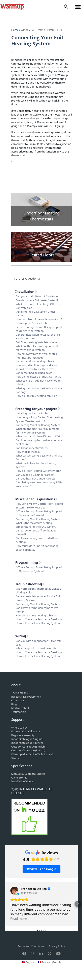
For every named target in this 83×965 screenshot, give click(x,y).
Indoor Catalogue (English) (27, 739)
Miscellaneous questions (35, 499)
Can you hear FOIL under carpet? (35, 478)
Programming (27, 562)
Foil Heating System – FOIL (47, 30)
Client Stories (19, 777)
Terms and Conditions (31, 946)
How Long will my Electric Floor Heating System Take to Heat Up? (39, 419)
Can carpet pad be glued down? (35, 373)
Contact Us (17, 700)
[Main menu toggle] (78, 7)
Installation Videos (22, 781)
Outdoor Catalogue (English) (28, 746)
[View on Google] (14, 891)
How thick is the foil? (28, 452)
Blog (14, 704)
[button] (66, 7)
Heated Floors (42, 255)
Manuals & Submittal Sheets (28, 774)
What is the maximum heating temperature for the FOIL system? (36, 524)
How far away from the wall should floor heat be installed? (36, 355)
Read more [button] (18, 918)
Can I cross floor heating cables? (35, 361)
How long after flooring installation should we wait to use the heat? (37, 367)
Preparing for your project (36, 409)
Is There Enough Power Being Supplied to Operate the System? (39, 329)
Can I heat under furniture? (32, 448)
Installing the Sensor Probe (32, 323)
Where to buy (19, 727)
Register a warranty (23, 735)
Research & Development (26, 696)
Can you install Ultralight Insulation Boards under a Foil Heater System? (37, 298)
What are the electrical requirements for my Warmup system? (37, 348)
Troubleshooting (29, 584)
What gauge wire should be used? (36, 648)
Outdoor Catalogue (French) (28, 750)
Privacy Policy (57, 946)
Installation (25, 291)
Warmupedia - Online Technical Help (32, 754)
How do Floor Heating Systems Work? (38, 471)
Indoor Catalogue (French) (27, 743)
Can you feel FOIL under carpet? (35, 475)
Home (15, 30)
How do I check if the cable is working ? (39, 319)
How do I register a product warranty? (38, 376)
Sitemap (16, 758)
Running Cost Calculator (25, 731)
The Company (19, 693)
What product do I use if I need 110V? (38, 436)
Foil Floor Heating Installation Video (37, 342)
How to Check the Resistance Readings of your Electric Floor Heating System (39, 621)
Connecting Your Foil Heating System (38, 425)
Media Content (20, 708)
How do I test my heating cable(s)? (36, 396)
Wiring (25, 30)
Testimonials (18, 712)
